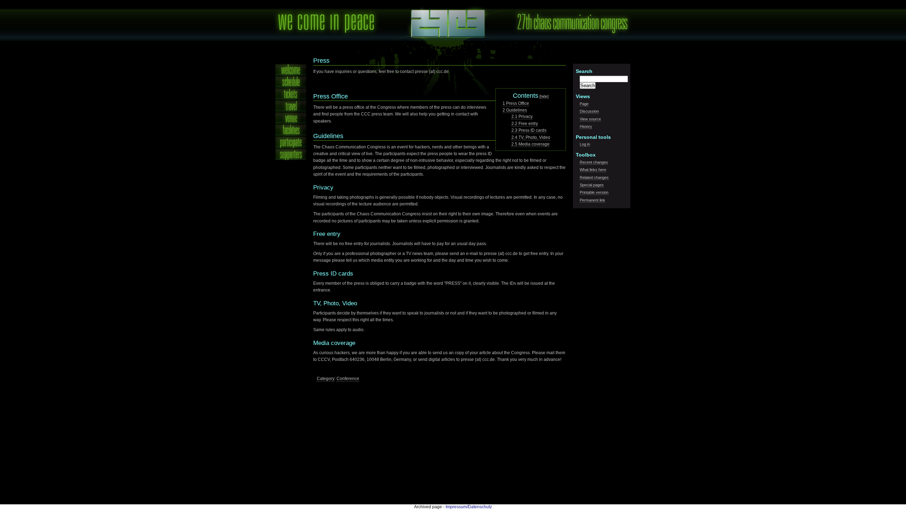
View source (590, 119)
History (586, 126)
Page (584, 104)
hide (543, 96)
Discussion (589, 111)
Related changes (594, 177)
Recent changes (594, 162)
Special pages (592, 185)
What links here (593, 170)
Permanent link (592, 200)
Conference (348, 378)
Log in (585, 144)
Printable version (594, 192)
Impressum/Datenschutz (469, 506)
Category (325, 378)
